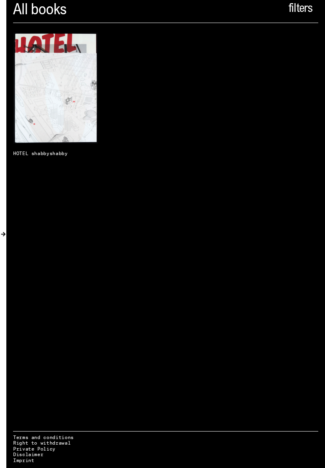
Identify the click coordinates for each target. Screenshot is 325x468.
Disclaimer (28, 454)
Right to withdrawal (42, 442)
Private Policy (34, 448)
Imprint (23, 460)
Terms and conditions (43, 437)
